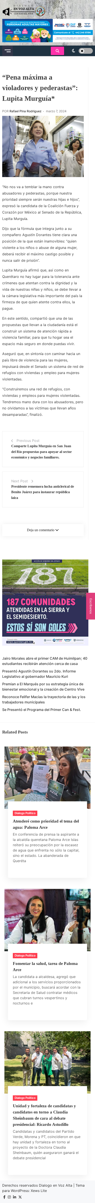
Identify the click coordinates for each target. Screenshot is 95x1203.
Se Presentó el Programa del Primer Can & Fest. (41, 709)
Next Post (19, 481)
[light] (79, 51)
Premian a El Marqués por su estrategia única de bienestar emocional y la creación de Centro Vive (43, 686)
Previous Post (28, 440)
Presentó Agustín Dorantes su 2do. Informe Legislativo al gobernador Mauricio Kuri (39, 674)
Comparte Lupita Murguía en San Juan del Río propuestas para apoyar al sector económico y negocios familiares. (41, 451)
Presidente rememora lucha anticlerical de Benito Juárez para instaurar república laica (42, 492)
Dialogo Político (25, 813)
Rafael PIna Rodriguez (26, 111)
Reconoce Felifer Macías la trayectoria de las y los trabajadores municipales (44, 699)
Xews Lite (39, 1190)
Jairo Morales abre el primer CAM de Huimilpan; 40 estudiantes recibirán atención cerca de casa (44, 661)
